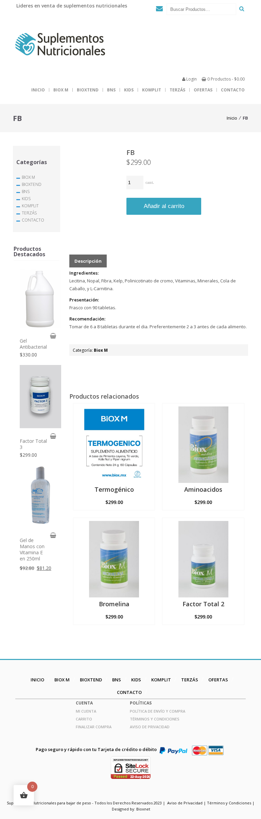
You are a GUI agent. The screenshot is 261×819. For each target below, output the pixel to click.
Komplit (151, 90)
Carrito (84, 718)
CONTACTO (233, 90)
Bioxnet (143, 809)
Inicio (38, 90)
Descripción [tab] (88, 261)
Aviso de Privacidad (150, 726)
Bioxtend (88, 90)
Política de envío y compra (157, 711)
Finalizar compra (93, 726)
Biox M (60, 90)
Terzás (177, 90)
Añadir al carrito (164, 206)
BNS (111, 90)
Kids (129, 90)
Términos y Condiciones (154, 718)
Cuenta (84, 703)
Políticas (141, 703)
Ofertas (203, 90)
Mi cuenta (86, 711)
